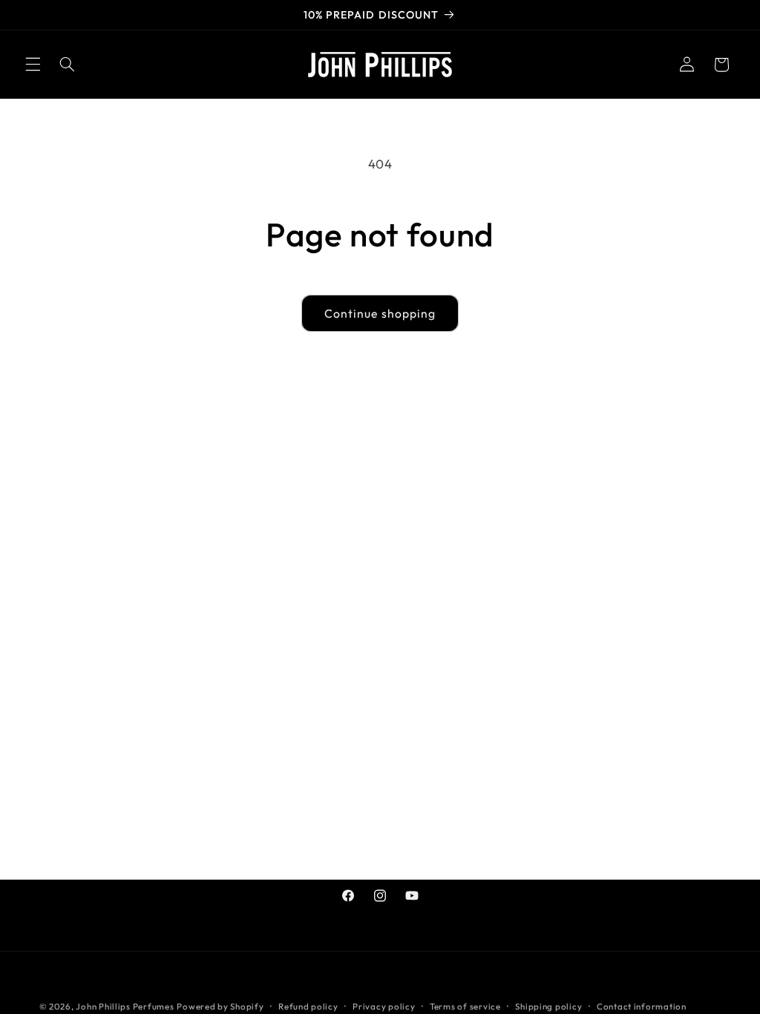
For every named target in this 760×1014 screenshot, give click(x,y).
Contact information (642, 1006)
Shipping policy (548, 1006)
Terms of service (465, 1006)
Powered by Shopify (220, 1006)
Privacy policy (384, 1006)
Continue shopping (380, 313)
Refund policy (308, 1006)
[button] (33, 65)
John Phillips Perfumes (125, 1006)
